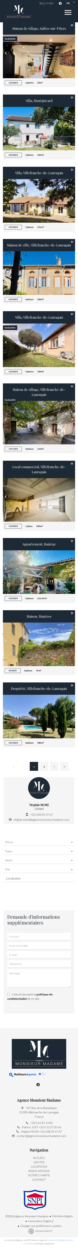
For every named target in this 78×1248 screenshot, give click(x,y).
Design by (44, 1230)
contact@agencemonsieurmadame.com (41, 1135)
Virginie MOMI (39, 805)
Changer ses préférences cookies (40, 1225)
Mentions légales (62, 1216)
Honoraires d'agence (41, 1221)
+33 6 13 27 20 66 (50, 1127)
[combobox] (39, 842)
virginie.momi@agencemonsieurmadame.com (41, 819)
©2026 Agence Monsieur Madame (26, 1216)
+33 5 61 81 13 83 (41, 1122)
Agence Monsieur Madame (39, 1100)
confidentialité (53, 1240)
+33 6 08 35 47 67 (41, 814)
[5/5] (19, 1075)
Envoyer (16, 1006)
